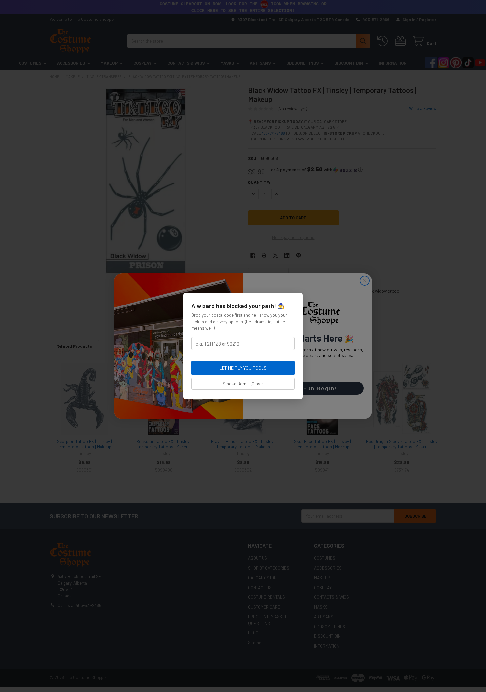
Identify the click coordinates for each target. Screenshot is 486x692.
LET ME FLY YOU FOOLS (243, 368)
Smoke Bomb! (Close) (243, 383)
